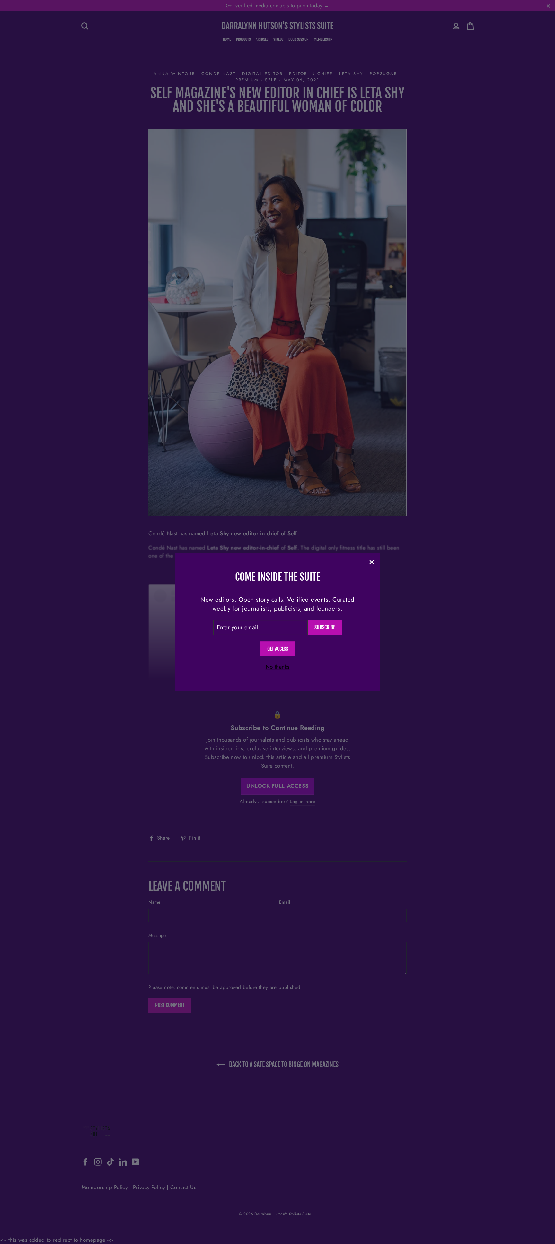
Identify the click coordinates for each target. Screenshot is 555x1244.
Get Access (277, 649)
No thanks (278, 667)
